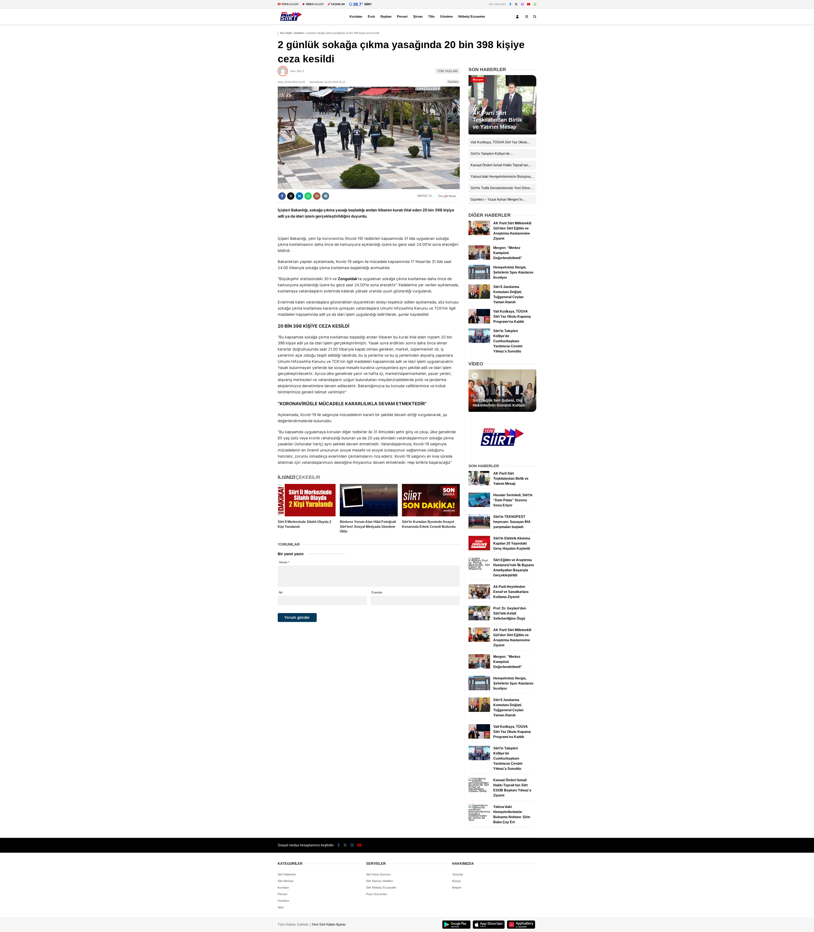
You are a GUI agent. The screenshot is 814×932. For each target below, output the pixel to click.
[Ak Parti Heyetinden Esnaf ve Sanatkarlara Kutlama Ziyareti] (479, 597)
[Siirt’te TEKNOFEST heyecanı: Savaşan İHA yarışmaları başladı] (479, 527)
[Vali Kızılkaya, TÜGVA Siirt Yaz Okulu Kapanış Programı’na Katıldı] (479, 322)
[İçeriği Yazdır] (325, 196)
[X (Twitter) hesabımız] (516, 4)
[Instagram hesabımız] (522, 4)
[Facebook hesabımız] (510, 4)
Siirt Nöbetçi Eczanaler (381, 887)
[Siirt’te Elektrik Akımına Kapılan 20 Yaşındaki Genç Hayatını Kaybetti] (479, 549)
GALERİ (290, 4)
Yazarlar (457, 874)
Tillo (431, 16)
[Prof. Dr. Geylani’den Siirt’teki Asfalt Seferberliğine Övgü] (479, 619)
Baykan (386, 16)
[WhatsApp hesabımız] (535, 4)
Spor (281, 907)
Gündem (446, 16)
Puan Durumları (376, 894)
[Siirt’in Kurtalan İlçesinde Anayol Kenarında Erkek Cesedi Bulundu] (431, 500)
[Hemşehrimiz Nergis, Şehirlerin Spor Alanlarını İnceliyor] (479, 278)
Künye (456, 881)
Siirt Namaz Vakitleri (379, 881)
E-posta (377, 592)
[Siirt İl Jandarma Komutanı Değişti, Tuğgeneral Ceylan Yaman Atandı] (479, 297)
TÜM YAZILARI (447, 71)
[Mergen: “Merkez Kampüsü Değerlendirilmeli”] (479, 258)
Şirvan (418, 16)
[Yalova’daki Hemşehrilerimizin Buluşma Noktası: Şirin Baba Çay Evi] (479, 820)
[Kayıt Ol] (518, 17)
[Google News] (447, 196)
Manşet (478, 79)
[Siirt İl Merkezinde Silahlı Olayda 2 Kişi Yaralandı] (307, 500)
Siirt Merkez (286, 881)
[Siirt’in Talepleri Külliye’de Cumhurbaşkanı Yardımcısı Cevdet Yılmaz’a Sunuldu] (479, 342)
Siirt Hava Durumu (378, 874)
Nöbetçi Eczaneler (471, 16)
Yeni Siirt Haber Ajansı (329, 924)
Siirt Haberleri (287, 874)
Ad (280, 592)
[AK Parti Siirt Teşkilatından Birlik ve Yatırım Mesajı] (502, 133)
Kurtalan (356, 16)
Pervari (402, 16)
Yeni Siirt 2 (297, 71)
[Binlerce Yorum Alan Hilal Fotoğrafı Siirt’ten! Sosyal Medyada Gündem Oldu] (369, 500)
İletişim (456, 887)
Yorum (284, 562)
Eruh (371, 16)
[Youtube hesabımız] (528, 4)
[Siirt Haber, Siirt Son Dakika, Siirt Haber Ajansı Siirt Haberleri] (291, 22)
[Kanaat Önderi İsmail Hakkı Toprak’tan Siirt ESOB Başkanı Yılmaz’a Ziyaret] (479, 791)
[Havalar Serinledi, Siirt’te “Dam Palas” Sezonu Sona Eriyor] (479, 506)
